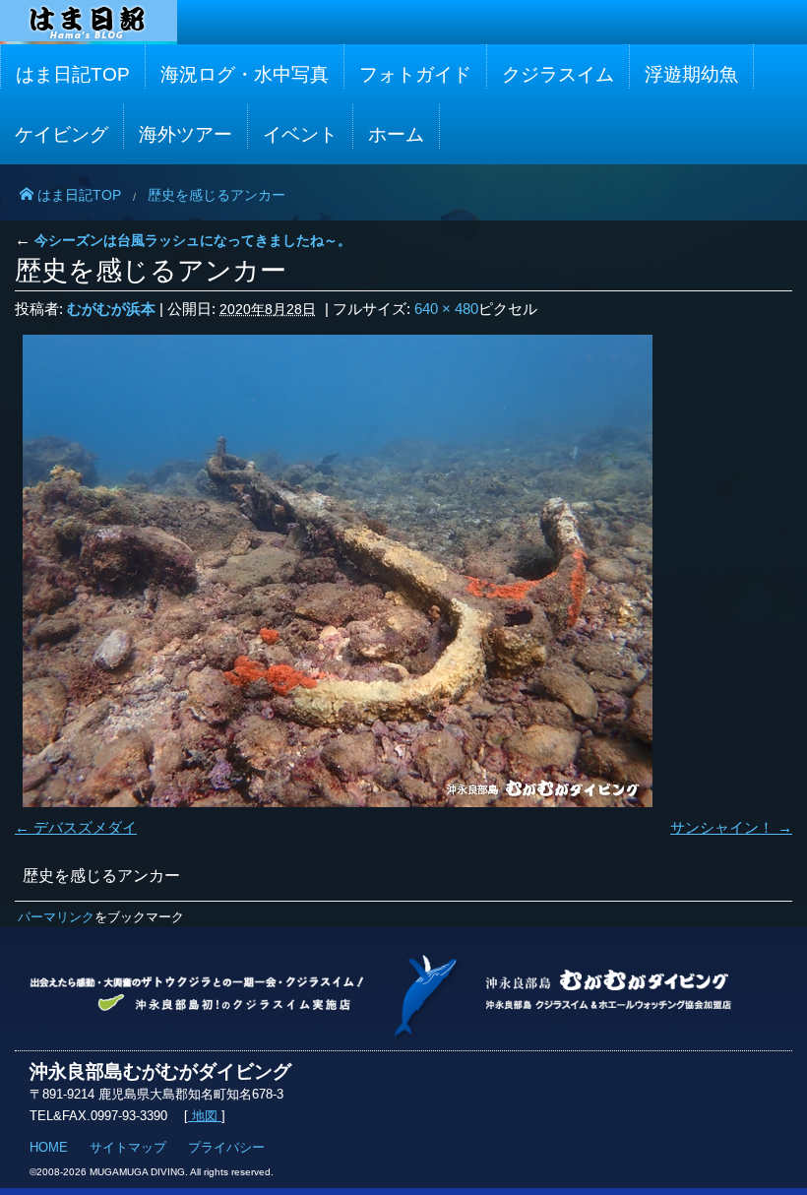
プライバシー (226, 1147)
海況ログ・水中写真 (244, 74)
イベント (300, 134)
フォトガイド (415, 74)
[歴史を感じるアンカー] (403, 571)
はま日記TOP (73, 74)
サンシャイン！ (722, 827)
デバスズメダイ (85, 827)
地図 (204, 1115)
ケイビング (61, 134)
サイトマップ (128, 1147)
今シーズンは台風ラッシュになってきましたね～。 (183, 240)
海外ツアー (185, 134)
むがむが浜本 (111, 308)
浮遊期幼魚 (691, 74)
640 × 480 (446, 308)
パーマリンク (56, 917)
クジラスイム (558, 74)
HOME (49, 1147)
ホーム (396, 134)
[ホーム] (88, 20)
